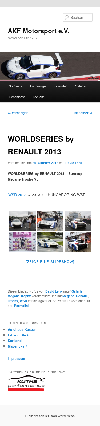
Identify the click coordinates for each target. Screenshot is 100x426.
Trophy (13, 300)
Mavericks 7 (17, 346)
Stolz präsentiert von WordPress (50, 416)
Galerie (80, 86)
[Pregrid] (50, 221)
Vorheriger (18, 112)
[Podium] (22, 242)
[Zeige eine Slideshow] (50, 261)
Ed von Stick (18, 334)
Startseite (15, 86)
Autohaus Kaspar (22, 329)
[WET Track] (50, 242)
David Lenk (73, 162)
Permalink (22, 305)
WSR (23, 300)
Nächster (83, 112)
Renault (82, 296)
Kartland (15, 340)
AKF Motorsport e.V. (38, 30)
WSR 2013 (17, 194)
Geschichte (17, 96)
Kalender (60, 86)
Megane (68, 296)
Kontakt (38, 96)
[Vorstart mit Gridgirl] (22, 221)
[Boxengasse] (78, 242)
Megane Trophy (19, 296)
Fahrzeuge (38, 86)
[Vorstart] (78, 221)
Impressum (16, 358)
